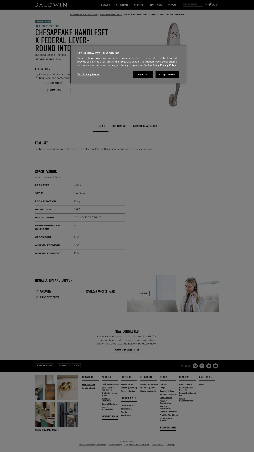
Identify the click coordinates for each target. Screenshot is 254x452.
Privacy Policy (168, 65)
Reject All (143, 74)
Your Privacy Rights (88, 74)
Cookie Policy (151, 65)
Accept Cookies (167, 74)
